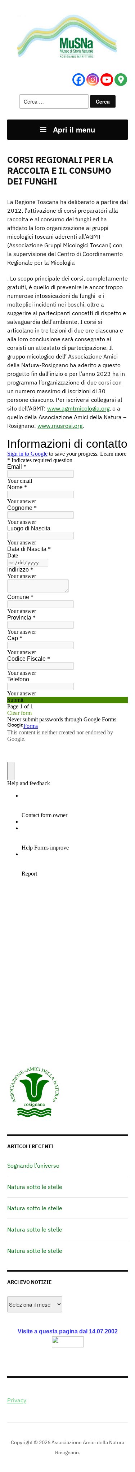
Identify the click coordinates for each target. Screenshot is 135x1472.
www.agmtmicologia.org (78, 408)
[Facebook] (78, 79)
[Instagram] (92, 79)
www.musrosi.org (59, 425)
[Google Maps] (120, 79)
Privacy (16, 1400)
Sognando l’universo (33, 1165)
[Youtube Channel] (106, 79)
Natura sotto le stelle (34, 1186)
